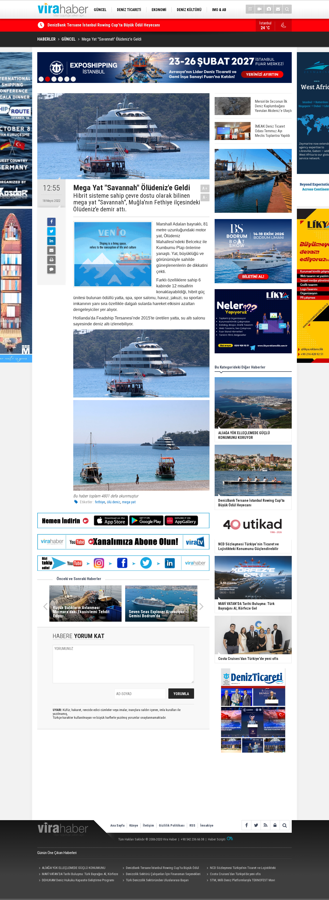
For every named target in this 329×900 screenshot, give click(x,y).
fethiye (100, 502)
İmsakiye (206, 825)
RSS (192, 825)
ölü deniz (113, 502)
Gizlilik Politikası (172, 825)
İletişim (148, 825)
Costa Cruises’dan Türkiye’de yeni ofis (235, 874)
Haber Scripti (216, 839)
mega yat (129, 502)
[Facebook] (51, 222)
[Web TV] (259, 9)
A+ (205, 188)
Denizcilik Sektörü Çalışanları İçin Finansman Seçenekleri (163, 874)
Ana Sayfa (117, 825)
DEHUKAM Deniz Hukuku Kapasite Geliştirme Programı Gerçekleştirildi (75, 880)
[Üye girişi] (275, 825)
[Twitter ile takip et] (256, 825)
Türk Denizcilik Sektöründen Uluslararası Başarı (157, 880)
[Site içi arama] (287, 9)
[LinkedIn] (51, 241)
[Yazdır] (51, 260)
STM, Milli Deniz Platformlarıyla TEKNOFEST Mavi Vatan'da (240, 880)
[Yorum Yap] (51, 269)
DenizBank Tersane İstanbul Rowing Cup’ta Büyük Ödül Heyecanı (160, 868)
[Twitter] (51, 231)
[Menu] (250, 9)
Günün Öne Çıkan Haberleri (57, 852)
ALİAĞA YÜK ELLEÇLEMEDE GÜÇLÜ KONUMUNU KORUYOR (71, 868)
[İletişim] (277, 9)
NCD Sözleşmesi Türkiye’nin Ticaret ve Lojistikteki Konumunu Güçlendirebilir (115, 25)
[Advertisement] (123, 779)
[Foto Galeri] (268, 9)
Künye (133, 825)
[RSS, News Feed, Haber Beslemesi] (265, 825)
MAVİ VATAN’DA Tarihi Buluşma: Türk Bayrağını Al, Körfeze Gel (77, 874)
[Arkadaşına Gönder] (51, 250)
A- (205, 197)
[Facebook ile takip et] (246, 825)
